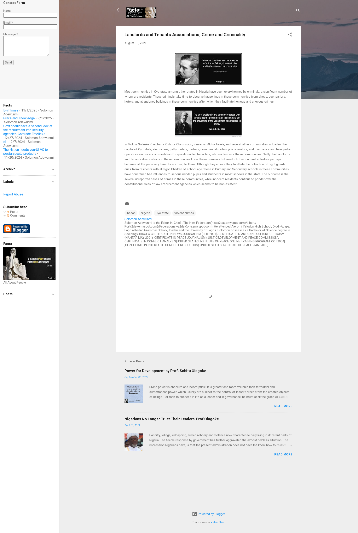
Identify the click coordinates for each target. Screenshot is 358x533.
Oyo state (162, 213)
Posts (13, 212)
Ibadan (130, 213)
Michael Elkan (217, 522)
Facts (132, 10)
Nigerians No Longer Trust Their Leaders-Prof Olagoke (172, 419)
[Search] (298, 11)
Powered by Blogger (211, 514)
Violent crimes (184, 213)
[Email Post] (127, 205)
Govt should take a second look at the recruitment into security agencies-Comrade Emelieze (27, 130)
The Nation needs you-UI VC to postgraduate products (25, 152)
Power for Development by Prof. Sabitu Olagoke (165, 371)
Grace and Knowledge (19, 118)
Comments (17, 215)
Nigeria (145, 213)
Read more (283, 406)
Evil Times (10, 110)
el (4, 142)
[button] (289, 35)
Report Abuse (13, 194)
